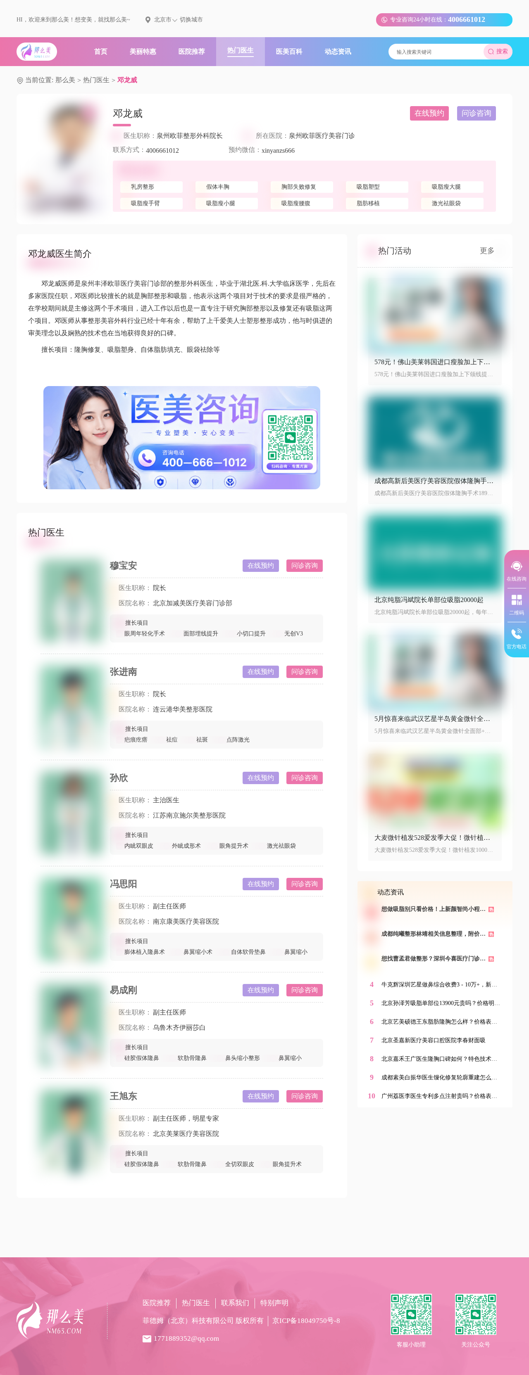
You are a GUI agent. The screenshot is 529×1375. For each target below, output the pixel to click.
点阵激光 (238, 740)
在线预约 (429, 113)
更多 (487, 251)
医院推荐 (157, 1303)
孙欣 (119, 778)
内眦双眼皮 (138, 846)
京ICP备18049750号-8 (306, 1321)
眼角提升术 (233, 846)
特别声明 (274, 1303)
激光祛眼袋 (281, 846)
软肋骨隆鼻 (192, 1058)
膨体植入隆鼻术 (144, 952)
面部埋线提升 (200, 634)
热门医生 (96, 79)
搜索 (502, 51)
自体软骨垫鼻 (248, 952)
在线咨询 (517, 579)
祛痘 (172, 740)
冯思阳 (123, 884)
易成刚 (123, 990)
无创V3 (293, 634)
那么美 (65, 79)
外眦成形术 (186, 846)
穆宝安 (123, 565)
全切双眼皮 (239, 1164)
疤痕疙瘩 (136, 740)
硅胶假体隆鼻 (141, 1058)
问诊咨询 (476, 113)
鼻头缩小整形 (242, 1058)
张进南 (123, 671)
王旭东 (123, 1096)
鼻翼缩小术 (197, 952)
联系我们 (235, 1303)
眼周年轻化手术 (144, 634)
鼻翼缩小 (295, 952)
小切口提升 (251, 634)
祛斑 (202, 740)
